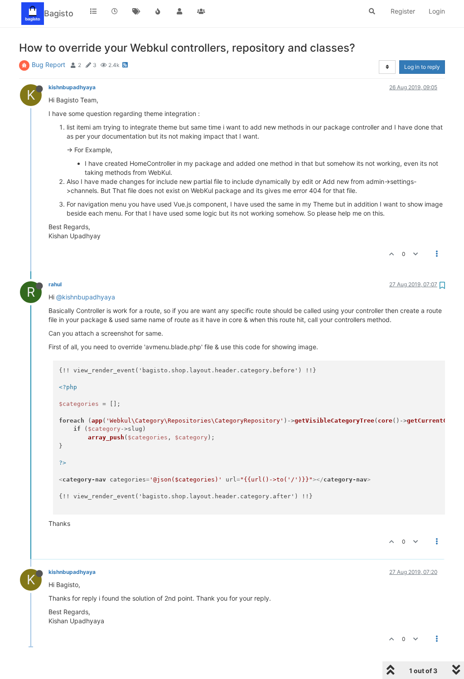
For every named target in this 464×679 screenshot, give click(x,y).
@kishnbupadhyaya (85, 297)
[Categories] (93, 11)
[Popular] (158, 11)
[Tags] (136, 11)
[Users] (179, 11)
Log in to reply (422, 66)
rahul (55, 284)
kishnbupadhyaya (72, 87)
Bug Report (48, 64)
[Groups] (201, 11)
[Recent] (115, 11)
